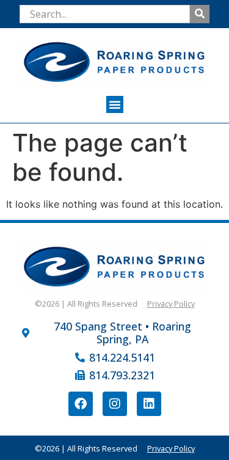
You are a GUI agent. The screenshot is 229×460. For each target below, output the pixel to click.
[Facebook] (80, 404)
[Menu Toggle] (114, 104)
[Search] (199, 14)
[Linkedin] (149, 404)
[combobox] (105, 14)
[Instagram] (115, 404)
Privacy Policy (171, 303)
